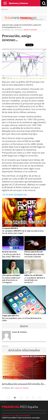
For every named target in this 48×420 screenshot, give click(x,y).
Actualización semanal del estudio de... (24, 384)
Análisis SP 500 (15, 27)
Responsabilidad (24, 415)
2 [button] (15, 397)
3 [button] (21, 397)
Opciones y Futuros (18, 3)
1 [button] (8, 397)
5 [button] (33, 397)
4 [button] (27, 397)
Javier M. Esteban (30, 29)
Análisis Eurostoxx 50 (24, 25)
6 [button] (39, 397)
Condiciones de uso (9, 415)
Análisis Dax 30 (8, 25)
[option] (24, 373)
